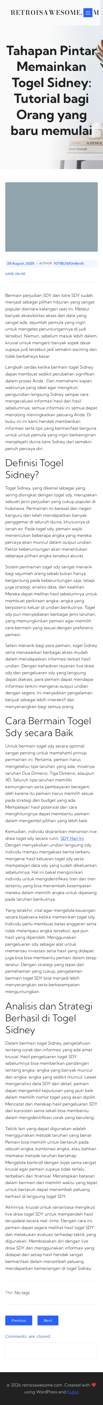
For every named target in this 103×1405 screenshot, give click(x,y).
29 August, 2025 (20, 263)
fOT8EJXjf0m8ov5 (69, 263)
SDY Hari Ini (72, 838)
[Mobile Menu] (87, 12)
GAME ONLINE (15, 274)
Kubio (73, 1391)
